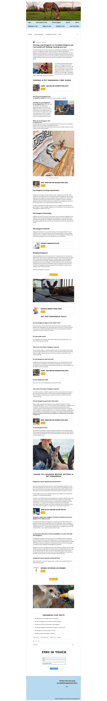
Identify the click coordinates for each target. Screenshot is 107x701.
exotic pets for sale (44, 637)
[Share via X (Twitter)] (36, 641)
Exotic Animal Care (38, 34)
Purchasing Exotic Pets (51, 34)
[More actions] (73, 42)
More (60, 34)
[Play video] (53, 596)
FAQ (67, 686)
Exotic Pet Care (52, 637)
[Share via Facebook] (33, 641)
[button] (41, 22)
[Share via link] (38, 641)
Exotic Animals (36, 637)
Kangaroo (59, 637)
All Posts (30, 34)
